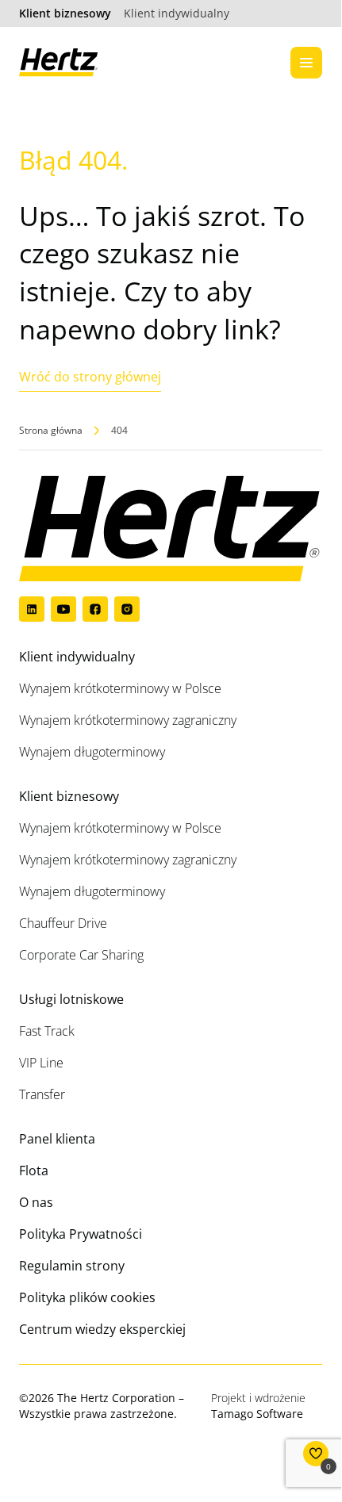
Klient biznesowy (65, 13)
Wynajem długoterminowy (92, 752)
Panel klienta (57, 1139)
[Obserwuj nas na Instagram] (127, 609)
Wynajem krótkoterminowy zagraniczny (127, 720)
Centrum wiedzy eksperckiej (102, 1329)
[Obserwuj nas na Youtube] (63, 609)
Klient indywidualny (176, 13)
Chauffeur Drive (63, 923)
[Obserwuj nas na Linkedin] (31, 609)
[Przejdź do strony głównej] (58, 62)
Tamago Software (257, 1413)
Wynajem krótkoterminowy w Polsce (120, 688)
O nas (36, 1202)
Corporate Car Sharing (81, 955)
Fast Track (47, 1031)
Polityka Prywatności (80, 1234)
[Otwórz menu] (306, 63)
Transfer (42, 1094)
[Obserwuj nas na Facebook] (95, 609)
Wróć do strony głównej (90, 376)
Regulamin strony (72, 1265)
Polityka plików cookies (87, 1297)
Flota (33, 1170)
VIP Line (41, 1062)
